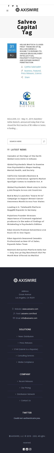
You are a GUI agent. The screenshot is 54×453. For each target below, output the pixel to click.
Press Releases (27, 73)
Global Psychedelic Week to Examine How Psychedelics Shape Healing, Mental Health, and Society (25, 167)
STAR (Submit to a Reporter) (26, 349)
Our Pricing (26, 387)
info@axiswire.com (29, 318)
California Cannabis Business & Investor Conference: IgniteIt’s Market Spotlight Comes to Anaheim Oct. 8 (26, 179)
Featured (37, 70)
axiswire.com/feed (29, 313)
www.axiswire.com (30, 309)
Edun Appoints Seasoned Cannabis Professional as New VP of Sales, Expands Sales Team (24, 241)
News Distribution (26, 336)
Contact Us (26, 400)
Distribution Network (26, 394)
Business (28, 70)
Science (38, 73)
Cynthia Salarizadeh (32, 67)
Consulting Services (26, 355)
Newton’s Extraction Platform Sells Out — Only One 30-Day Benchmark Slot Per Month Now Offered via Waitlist (26, 253)
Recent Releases (26, 381)
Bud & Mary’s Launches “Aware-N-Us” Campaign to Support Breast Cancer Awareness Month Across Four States (25, 198)
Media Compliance (26, 362)
